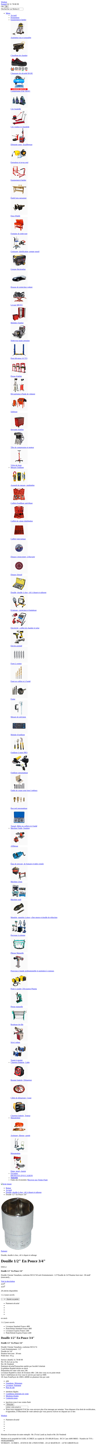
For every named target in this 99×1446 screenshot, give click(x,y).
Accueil (14, 15)
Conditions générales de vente (17, 1394)
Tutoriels (14, 1178)
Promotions (15, 18)
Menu (8, 13)
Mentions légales (12, 1396)
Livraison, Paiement (13, 1385)
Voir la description (8, 1281)
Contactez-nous (12, 1398)
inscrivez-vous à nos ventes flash (18, 1402)
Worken (4, 2)
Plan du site (10, 1388)
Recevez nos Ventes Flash (38, 1180)
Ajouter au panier (13, 1299)
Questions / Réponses (14, 1383)
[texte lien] (6, 1184)
